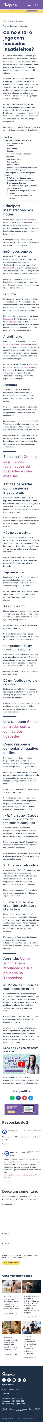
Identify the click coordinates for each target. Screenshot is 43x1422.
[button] (29, 5)
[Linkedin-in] (19, 1380)
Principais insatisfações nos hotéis (18, 140)
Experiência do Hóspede (15, 21)
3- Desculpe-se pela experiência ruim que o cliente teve (22, 187)
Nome (5, 1233)
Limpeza (10, 146)
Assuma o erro (13, 164)
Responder (5, 1144)
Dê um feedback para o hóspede (19, 170)
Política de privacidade (10, 1389)
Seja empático (12, 162)
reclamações (28, 220)
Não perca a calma (14, 159)
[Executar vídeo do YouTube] (21, 1064)
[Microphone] (24, 1380)
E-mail (5, 1243)
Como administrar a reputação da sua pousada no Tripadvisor (17, 968)
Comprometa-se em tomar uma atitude (22, 167)
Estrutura (10, 151)
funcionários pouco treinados (15, 344)
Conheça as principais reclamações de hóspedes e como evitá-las (21, 466)
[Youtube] (14, 1380)
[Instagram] (9, 1380)
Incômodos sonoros (15, 143)
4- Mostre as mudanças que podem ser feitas (21, 192)
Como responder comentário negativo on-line (20, 174)
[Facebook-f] (4, 1380)
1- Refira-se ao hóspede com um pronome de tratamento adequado (20, 179)
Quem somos (8, 1385)
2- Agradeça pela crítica (16, 183)
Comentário (7, 1205)
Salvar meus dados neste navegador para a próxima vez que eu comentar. (20, 1256)
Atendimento (12, 148)
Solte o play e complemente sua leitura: (21, 197)
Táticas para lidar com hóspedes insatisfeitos (18, 155)
